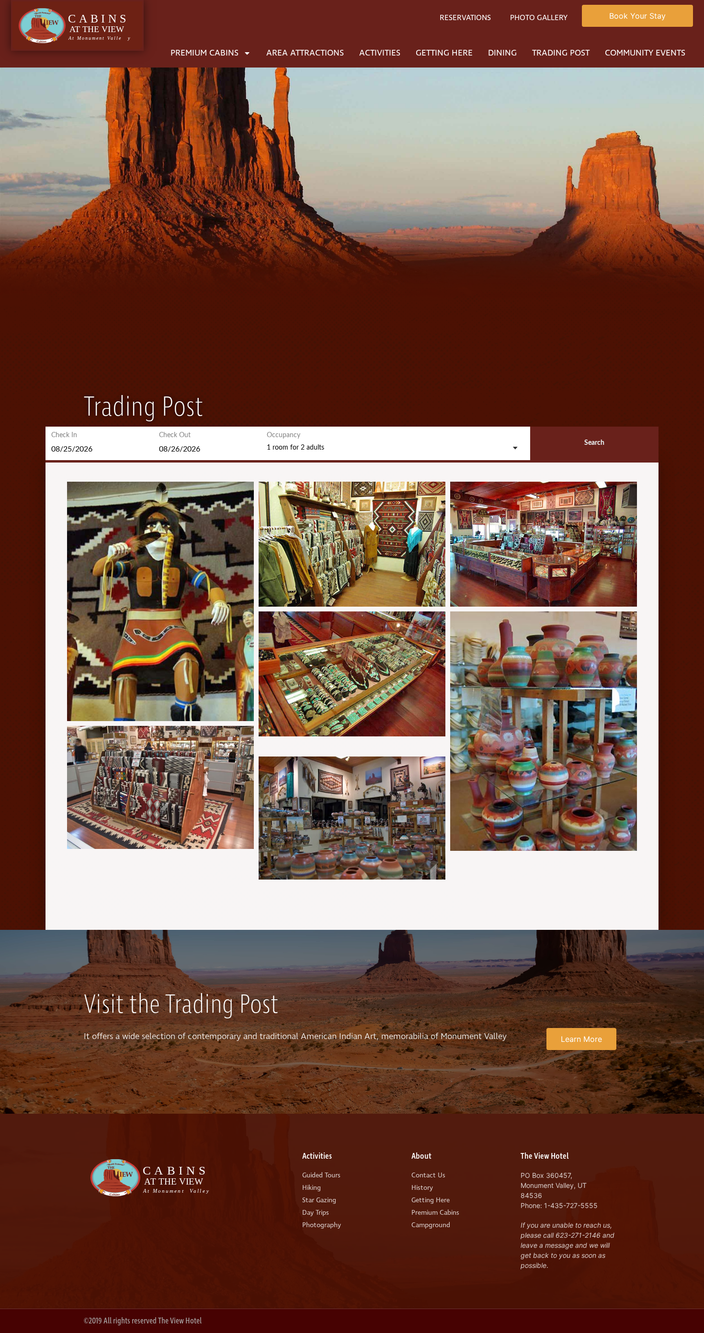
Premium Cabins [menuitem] (204, 53)
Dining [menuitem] (502, 53)
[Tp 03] (352, 673)
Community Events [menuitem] (645, 53)
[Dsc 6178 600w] (160, 787)
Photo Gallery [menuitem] (539, 17)
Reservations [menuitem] (465, 17)
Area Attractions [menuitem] (305, 53)
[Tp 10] (160, 601)
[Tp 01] (543, 731)
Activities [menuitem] (379, 53)
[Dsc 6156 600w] (352, 818)
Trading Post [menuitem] (561, 53)
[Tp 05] (543, 544)
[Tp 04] (352, 544)
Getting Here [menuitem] (444, 53)
